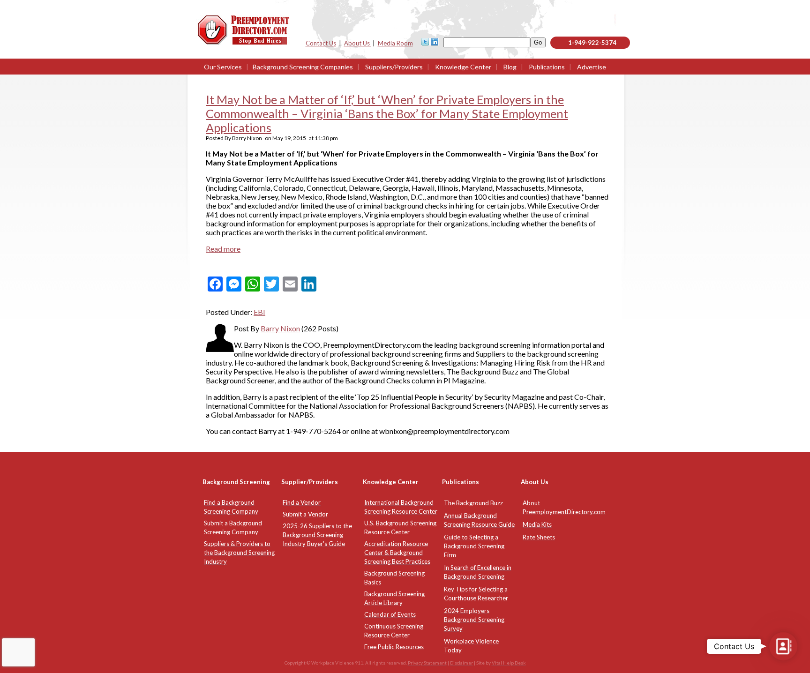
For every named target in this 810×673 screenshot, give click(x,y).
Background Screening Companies (303, 67)
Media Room (395, 43)
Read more (223, 248)
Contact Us (321, 43)
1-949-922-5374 (592, 42)
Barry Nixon (280, 328)
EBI (259, 311)
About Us (357, 43)
